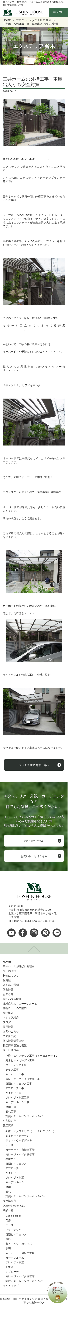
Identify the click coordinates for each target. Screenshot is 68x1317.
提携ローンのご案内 (15, 1008)
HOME (7, 961)
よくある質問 (11, 984)
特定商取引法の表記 (15, 1045)
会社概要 (8, 1012)
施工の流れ (9, 970)
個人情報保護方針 (13, 1040)
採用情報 (8, 1026)
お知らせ (8, 994)
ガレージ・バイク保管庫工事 (22, 1078)
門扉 (8, 1220)
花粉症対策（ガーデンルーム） (21, 1003)
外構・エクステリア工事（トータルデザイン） (33, 1055)
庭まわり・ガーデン (17, 1135)
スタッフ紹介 (11, 1017)
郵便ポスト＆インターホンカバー (25, 1116)
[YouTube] (11, 932)
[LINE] (57, 932)
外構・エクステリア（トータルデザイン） (30, 1131)
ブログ (7, 1022)
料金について (11, 975)
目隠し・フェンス (16, 1163)
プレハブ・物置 (14, 1177)
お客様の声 (9, 1120)
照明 (8, 1186)
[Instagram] (34, 932)
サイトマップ (11, 1285)
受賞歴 (7, 980)
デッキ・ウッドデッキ (18, 1140)
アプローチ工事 (14, 1088)
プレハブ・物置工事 (17, 1097)
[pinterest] (45, 932)
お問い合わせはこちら (34, 856)
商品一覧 (8, 1210)
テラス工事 (12, 1069)
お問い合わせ (11, 1031)
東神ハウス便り (12, 998)
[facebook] (23, 932)
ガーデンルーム (14, 1182)
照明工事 (10, 1106)
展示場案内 (9, 1200)
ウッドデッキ (13, 1229)
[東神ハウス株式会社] (17, 12)
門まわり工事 (13, 1092)
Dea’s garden (13, 1215)
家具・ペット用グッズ (18, 1243)
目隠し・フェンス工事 (18, 1083)
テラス (9, 1144)
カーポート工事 (14, 1074)
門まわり (10, 1172)
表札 (8, 1191)
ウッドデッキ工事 (16, 1064)
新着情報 (8, 989)
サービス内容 (11, 1049)
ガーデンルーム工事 (17, 1102)
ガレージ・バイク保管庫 (20, 1154)
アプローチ (12, 1168)
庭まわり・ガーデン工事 (20, 1060)
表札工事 (10, 1111)
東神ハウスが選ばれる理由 (19, 966)
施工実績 (8, 1125)
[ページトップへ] (34, 948)
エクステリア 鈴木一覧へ (34, 765)
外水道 (9, 1267)
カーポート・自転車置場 (20, 1149)
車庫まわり (12, 1158)
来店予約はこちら (34, 841)
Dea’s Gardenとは (14, 1205)
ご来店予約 (9, 1036)
